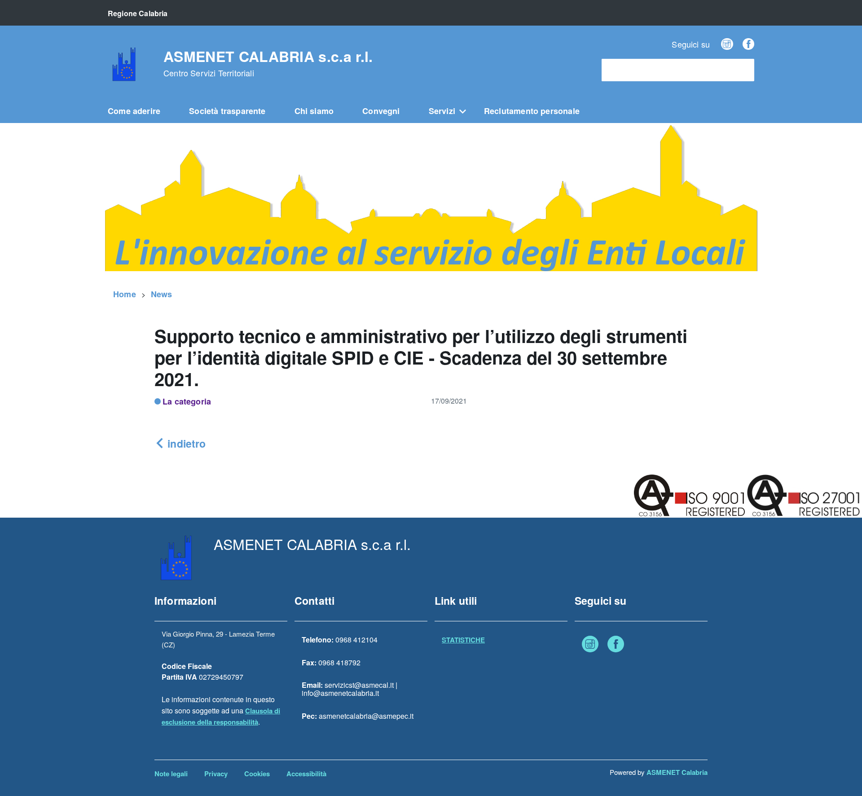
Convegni (381, 111)
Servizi (442, 111)
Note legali (171, 773)
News (161, 294)
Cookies (257, 773)
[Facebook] (748, 44)
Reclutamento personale (532, 111)
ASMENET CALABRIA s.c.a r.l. (268, 63)
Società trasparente (227, 111)
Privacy (216, 773)
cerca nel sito (627, 70)
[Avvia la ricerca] (743, 70)
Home (124, 294)
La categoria (187, 401)
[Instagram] (727, 44)
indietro (185, 443)
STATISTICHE (463, 640)
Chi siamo (314, 111)
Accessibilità (306, 773)
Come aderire (134, 111)
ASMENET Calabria (677, 772)
